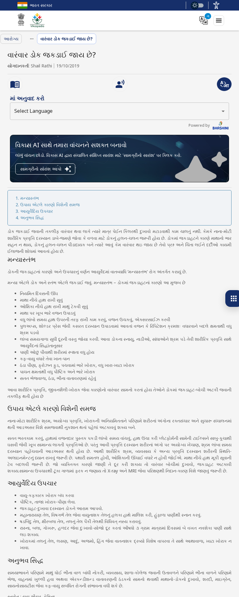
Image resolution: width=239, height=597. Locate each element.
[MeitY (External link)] (21, 20)
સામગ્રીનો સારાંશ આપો (41, 169)
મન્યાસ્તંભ (29, 198)
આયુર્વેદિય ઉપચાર (36, 211)
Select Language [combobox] (33, 110)
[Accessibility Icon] (216, 5)
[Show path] (31, 38)
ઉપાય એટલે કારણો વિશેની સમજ (50, 204)
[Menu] (218, 20)
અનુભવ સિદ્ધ (32, 218)
